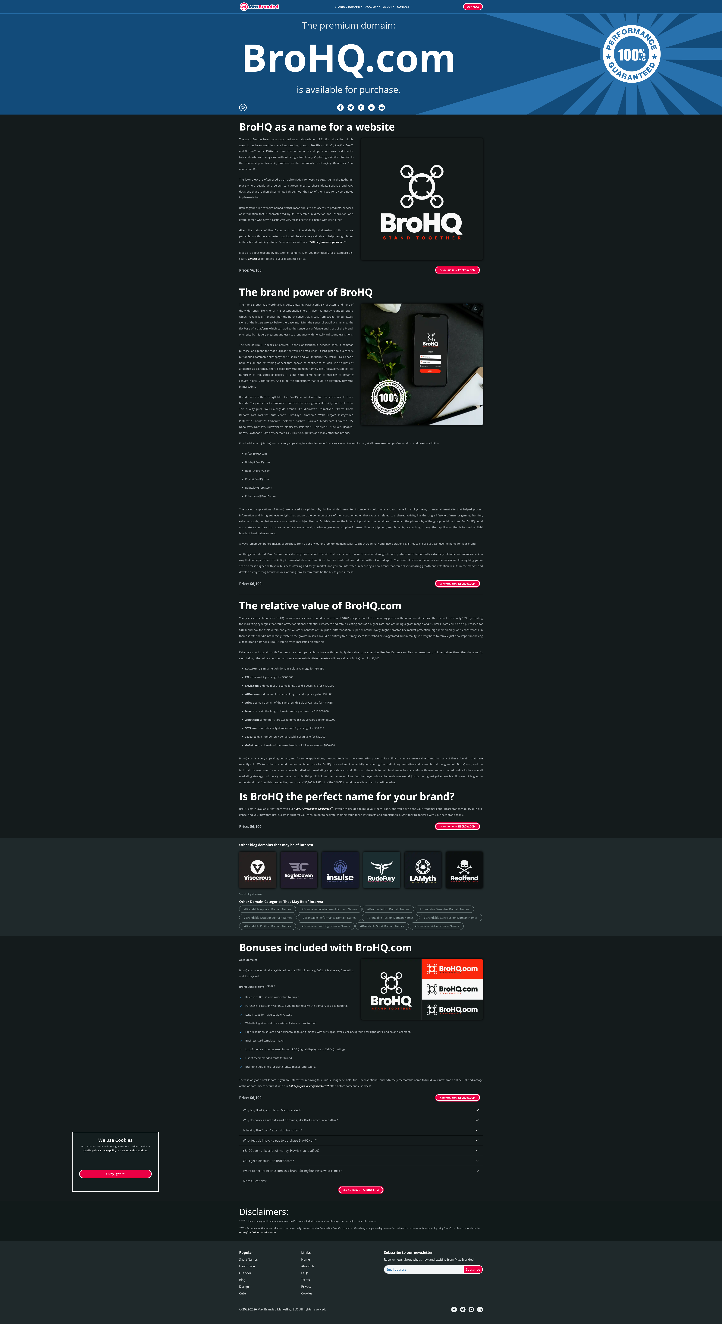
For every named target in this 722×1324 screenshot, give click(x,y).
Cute (242, 1293)
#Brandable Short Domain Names (382, 926)
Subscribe (473, 1269)
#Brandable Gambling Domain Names (444, 909)
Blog (242, 1280)
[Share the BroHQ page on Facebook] (340, 107)
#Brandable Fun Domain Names (388, 909)
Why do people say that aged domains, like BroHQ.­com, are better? (290, 1120)
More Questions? (255, 1181)
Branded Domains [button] (347, 6)
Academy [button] (372, 6)
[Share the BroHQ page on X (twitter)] (350, 107)
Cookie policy (91, 1150)
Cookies (306, 1293)
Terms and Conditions (134, 1150)
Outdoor (245, 1273)
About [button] (387, 6)
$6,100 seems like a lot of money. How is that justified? (281, 1151)
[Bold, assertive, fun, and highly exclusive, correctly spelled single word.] (464, 870)
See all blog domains (250, 894)
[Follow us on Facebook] (454, 1309)
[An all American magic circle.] (299, 870)
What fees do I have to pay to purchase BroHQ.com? (280, 1140)
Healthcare (247, 1266)
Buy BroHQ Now (448, 270)
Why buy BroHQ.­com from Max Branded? (272, 1110)
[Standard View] (243, 107)
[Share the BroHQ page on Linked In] (371, 107)
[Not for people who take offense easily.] (381, 870)
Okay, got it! (115, 1174)
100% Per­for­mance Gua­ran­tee (313, 809)
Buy (472, 6)
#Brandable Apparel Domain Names (267, 909)
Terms (305, 1280)
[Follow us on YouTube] (471, 1309)
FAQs (304, 1273)
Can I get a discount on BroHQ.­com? (268, 1161)
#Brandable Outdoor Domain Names (268, 917)
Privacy (306, 1287)
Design (244, 1287)
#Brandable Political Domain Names (267, 926)
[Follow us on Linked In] (480, 1309)
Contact (403, 6)
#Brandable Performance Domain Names (329, 917)
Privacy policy (108, 1150)
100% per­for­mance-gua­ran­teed (309, 1086)
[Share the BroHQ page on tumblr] (361, 107)
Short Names (248, 1259)
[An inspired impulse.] (340, 870)
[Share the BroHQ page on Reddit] (381, 107)
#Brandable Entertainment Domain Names (329, 909)
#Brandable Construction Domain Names (450, 917)
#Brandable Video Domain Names (437, 926)
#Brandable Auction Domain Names (390, 917)
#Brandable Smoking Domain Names (326, 926)
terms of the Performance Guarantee (257, 1232)
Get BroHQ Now (448, 1097)
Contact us (254, 258)
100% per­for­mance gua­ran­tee (327, 242)
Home (305, 1259)
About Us (307, 1266)
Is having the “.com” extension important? (272, 1130)
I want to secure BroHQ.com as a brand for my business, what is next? (292, 1171)
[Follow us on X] (463, 1309)
